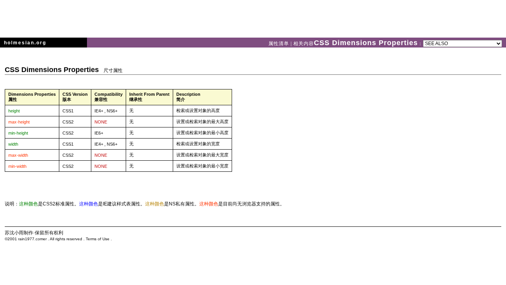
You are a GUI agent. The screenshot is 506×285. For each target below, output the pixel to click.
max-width (18, 155)
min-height (18, 133)
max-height (19, 122)
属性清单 (279, 43)
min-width (17, 166)
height (14, 110)
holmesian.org (25, 43)
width (13, 144)
